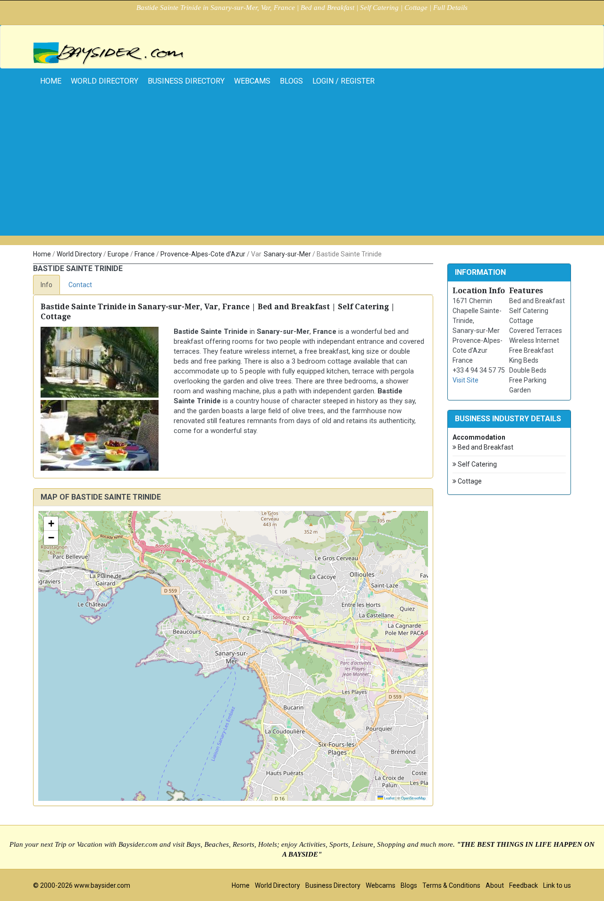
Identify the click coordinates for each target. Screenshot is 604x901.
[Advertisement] (302, 169)
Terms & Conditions (451, 885)
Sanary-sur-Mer (287, 254)
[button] (51, 524)
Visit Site (465, 380)
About (495, 885)
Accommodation (479, 437)
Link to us (557, 885)
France (144, 254)
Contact (80, 285)
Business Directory (186, 80)
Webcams (252, 80)
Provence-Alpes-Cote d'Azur (202, 254)
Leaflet (388, 797)
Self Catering (476, 464)
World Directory (104, 80)
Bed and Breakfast (484, 447)
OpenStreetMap (413, 797)
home (50, 80)
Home (42, 254)
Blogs (291, 80)
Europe (118, 254)
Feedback (523, 885)
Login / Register (343, 80)
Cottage (469, 481)
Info (46, 285)
